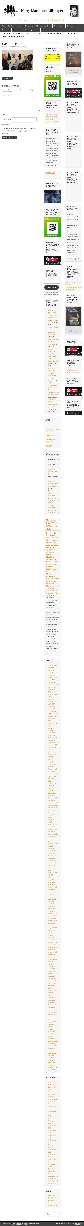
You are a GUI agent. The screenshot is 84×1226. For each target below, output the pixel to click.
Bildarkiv (49, 445)
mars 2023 (51, 766)
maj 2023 (51, 762)
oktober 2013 (52, 1046)
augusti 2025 (52, 694)
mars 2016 (51, 971)
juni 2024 (51, 728)
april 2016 (51, 969)
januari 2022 (52, 800)
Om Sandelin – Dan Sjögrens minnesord (53, 341)
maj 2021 (51, 822)
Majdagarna (6, 30)
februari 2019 (52, 887)
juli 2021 (51, 817)
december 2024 (53, 711)
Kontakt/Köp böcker (55, 33)
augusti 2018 (52, 899)
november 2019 (53, 863)
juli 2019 (51, 875)
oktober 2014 (52, 1014)
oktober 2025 (52, 687)
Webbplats (5, 124)
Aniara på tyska (53, 462)
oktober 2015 (52, 983)
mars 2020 (51, 853)
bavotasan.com (77, 1223)
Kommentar (6, 95)
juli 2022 (51, 786)
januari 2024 (52, 740)
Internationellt (59, 26)
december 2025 (53, 682)
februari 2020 (52, 856)
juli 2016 (51, 961)
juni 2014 (51, 1026)
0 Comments (23, 46)
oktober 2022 (52, 776)
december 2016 (53, 947)
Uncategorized (53, 1181)
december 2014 (53, 1010)
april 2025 (51, 704)
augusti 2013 (52, 1053)
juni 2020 (51, 848)
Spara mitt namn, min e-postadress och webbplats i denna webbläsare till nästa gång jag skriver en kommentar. (19, 131)
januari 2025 (52, 709)
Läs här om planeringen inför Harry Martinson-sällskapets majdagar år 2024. (52, 116)
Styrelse (69, 33)
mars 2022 (51, 795)
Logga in (51, 1195)
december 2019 (53, 860)
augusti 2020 (52, 843)
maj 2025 (51, 701)
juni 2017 (51, 933)
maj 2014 (51, 1029)
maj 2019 (51, 880)
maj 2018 (51, 906)
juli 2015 (51, 993)
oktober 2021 (52, 807)
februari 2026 (52, 677)
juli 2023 (51, 757)
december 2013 (53, 1041)
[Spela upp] (47, 263)
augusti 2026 (52, 665)
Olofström (51, 1171)
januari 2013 (52, 1070)
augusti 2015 (52, 990)
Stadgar (4, 36)
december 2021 (53, 803)
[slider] (79, 413)
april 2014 (51, 1031)
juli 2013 (51, 1055)
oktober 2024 (52, 716)
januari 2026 (52, 680)
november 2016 (53, 949)
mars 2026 (51, 675)
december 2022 (53, 771)
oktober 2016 (52, 952)
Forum (21, 36)
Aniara (50, 1082)
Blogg (50, 1084)
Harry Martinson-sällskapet (19, 1223)
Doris (50, 1092)
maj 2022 (51, 791)
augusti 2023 (52, 754)
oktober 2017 (52, 920)
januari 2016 (52, 976)
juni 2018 (51, 904)
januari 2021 (52, 831)
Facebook (50, 173)
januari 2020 (52, 858)
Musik (50, 1166)
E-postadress (7, 119)
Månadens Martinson (43, 26)
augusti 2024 (52, 723)
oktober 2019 (52, 865)
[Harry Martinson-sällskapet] (42, 9)
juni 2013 (51, 1058)
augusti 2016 (52, 959)
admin (5, 46)
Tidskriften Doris (38, 33)
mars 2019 (51, 884)
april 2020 (51, 851)
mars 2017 (51, 940)
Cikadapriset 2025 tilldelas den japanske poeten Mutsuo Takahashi (53, 404)
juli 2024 (51, 726)
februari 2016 (52, 973)
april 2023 (51, 764)
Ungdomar (51, 1183)
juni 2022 (51, 788)
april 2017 (51, 937)
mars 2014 (51, 1034)
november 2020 (53, 836)
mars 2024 (51, 735)
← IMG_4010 (7, 78)
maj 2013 (51, 1060)
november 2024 (53, 713)
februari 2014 (52, 1036)
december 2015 (53, 978)
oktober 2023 (52, 747)
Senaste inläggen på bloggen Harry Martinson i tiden (51, 524)
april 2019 (51, 882)
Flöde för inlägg (53, 1198)
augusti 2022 (52, 783)
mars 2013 (51, 1065)
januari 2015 (52, 1007)
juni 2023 (51, 759)
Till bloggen (50, 435)
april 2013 (51, 1062)
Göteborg (51, 1097)
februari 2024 (52, 738)
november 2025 (53, 685)
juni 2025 (51, 699)
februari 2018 (52, 913)
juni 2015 (51, 995)
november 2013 (53, 1043)
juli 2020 (51, 846)
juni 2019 (51, 877)
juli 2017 (51, 930)
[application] (52, 260)
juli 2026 (51, 668)
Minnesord (51, 1164)
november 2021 (53, 805)
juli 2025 (51, 697)
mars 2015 (51, 1002)
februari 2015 (52, 1005)
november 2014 (53, 1012)
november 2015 (53, 981)
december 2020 (53, 834)
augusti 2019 (52, 872)
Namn (4, 114)
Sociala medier (72, 26)
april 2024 (51, 733)
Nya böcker (52, 1169)
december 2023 (53, 742)
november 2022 (53, 774)
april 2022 (51, 793)
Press (13, 36)
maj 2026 (51, 673)
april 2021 (51, 824)
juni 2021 (51, 819)
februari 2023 (52, 769)
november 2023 (53, 745)
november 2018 (53, 892)
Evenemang (29, 26)
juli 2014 (51, 1024)
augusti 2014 (52, 1022)
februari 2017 (52, 942)
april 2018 (51, 908)
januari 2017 (52, 945)
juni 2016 (51, 964)
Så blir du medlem (22, 33)
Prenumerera (51, 287)
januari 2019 (52, 889)
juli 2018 (51, 901)
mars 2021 (51, 827)
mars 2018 (51, 911)
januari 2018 (52, 916)
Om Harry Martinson (15, 26)
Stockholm (51, 1178)
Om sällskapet (7, 33)
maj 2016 (51, 966)
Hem (3, 26)
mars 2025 (51, 706)
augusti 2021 (52, 815)
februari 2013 (52, 1067)
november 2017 (53, 918)
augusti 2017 (52, 928)
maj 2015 (51, 997)
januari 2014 (52, 1038)
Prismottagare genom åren (29, 30)
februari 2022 (52, 798)
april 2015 (51, 1000)
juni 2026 (51, 670)
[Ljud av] (58, 263)
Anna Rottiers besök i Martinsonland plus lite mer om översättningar (53, 390)
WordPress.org (53, 1205)
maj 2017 (51, 935)
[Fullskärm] (60, 263)
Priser (15, 30)
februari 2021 (52, 829)
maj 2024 (51, 730)
